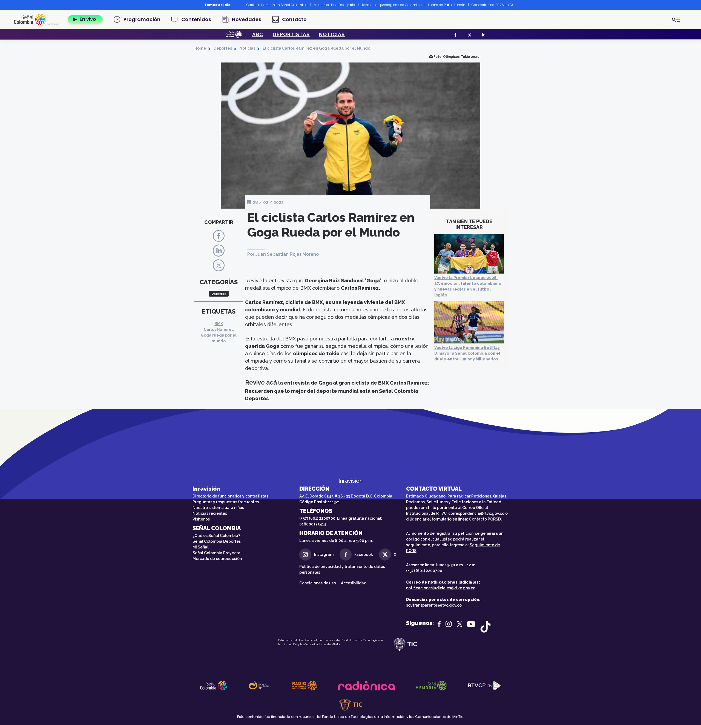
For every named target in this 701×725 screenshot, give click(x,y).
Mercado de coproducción (217, 558)
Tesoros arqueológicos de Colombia (391, 4)
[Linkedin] (219, 250)
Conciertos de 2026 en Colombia (499, 4)
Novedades (246, 19)
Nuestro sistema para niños (218, 507)
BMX (218, 324)
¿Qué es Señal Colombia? (216, 535)
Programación (141, 19)
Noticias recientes (210, 513)
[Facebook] (454, 34)
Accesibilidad (354, 583)
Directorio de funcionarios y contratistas (230, 496)
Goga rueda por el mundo (219, 338)
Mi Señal (200, 547)
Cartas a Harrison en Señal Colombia (277, 4)
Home (200, 48)
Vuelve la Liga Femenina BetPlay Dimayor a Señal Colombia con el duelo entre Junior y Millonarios (467, 353)
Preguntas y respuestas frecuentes (226, 502)
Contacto (294, 19)
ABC (257, 34)
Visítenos (201, 519)
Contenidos (196, 19)
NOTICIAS (332, 34)
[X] (468, 34)
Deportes (223, 48)
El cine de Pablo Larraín (446, 4)
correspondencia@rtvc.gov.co (476, 513)
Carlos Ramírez (219, 329)
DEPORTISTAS (291, 34)
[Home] (39, 19)
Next (517, 5)
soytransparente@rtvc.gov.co (434, 605)
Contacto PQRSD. (485, 519)
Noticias (247, 48)
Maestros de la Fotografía (334, 4)
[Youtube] (482, 34)
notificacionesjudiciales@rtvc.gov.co (440, 588)
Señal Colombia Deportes (217, 541)
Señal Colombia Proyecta (216, 553)
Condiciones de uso (317, 583)
